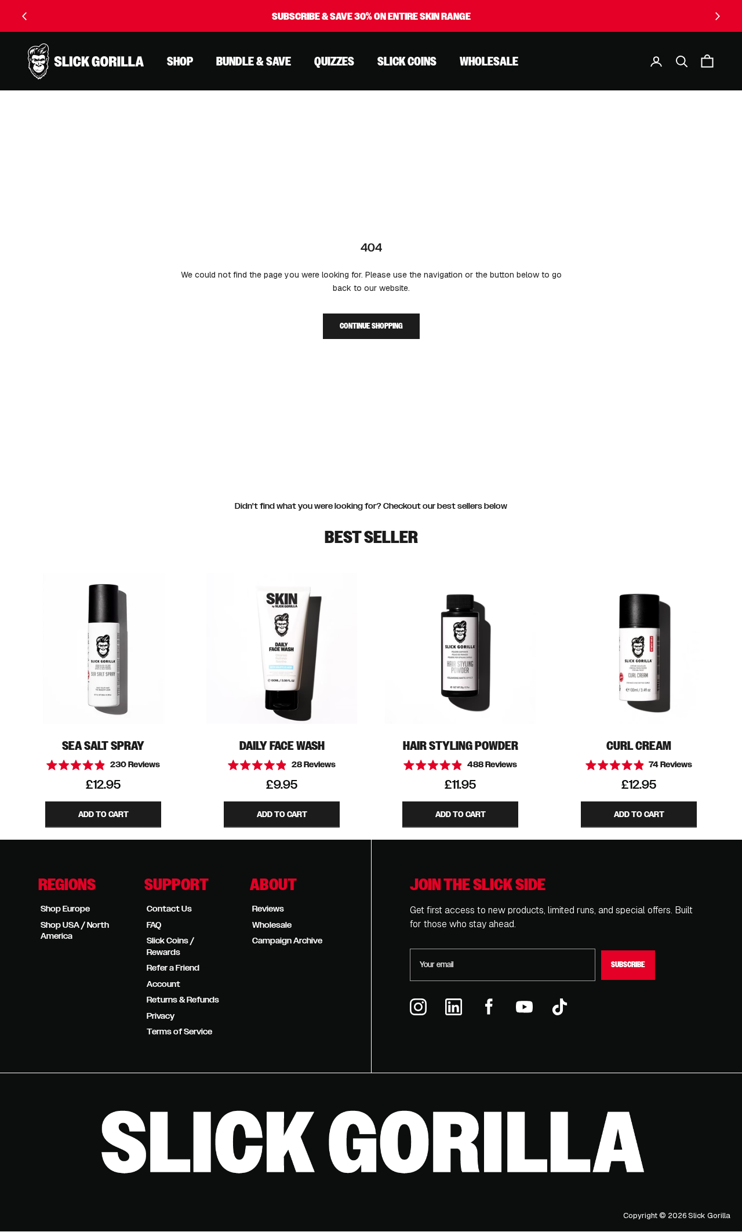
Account (163, 984)
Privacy (160, 1016)
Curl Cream (638, 745)
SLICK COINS (407, 61)
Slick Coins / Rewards (170, 946)
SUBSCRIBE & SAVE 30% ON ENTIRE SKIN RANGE (371, 16)
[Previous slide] (24, 16)
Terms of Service (179, 1031)
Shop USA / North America (75, 930)
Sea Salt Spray (103, 745)
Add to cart (103, 814)
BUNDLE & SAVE (253, 61)
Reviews (268, 908)
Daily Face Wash (282, 745)
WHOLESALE (489, 61)
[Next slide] (717, 16)
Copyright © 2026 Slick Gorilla (676, 1215)
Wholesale (272, 925)
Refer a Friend (173, 968)
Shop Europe (65, 908)
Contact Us (169, 908)
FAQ (154, 925)
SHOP (180, 61)
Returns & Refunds (183, 999)
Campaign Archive (287, 940)
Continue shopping (371, 326)
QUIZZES (334, 61)
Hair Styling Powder (460, 745)
